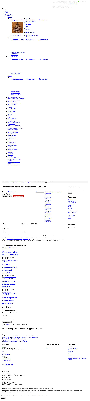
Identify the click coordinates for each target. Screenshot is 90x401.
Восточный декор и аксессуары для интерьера (18, 239)
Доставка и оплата (72, 349)
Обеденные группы (72, 209)
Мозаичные (30, 20)
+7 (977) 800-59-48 (6, 360)
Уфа (3, 340)
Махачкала (11, 341)
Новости (70, 216)
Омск (12, 338)
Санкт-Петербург (10, 337)
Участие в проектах (72, 348)
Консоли (70, 205)
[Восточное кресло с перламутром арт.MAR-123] (55, 192)
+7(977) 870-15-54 (72, 1)
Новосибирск (18, 337)
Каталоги (70, 346)
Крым (15, 341)
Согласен (3, 398)
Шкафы (70, 206)
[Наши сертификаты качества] (33, 331)
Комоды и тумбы (72, 202)
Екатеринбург (25, 337)
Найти (70, 192)
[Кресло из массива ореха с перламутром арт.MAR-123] (48, 219)
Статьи (69, 218)
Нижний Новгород (33, 337)
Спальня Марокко (72, 211)
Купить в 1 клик (18, 196)
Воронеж (12, 340)
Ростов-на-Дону (22, 338)
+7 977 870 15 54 (9, 364)
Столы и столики (72, 199)
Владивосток (5, 341)
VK (47, 348)
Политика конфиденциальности (75, 356)
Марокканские (18, 20)
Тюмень (19, 341)
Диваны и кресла (72, 201)
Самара (16, 338)
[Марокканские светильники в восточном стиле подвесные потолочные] (17, 27)
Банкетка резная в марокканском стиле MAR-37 (9, 300)
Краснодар (24, 341)
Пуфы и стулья (71, 204)
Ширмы (70, 208)
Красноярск (7, 340)
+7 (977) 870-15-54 (6, 359)
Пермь (16, 340)
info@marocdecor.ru (72, 3)
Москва (4, 337)
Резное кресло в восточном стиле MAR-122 (9, 284)
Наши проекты (71, 215)
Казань (4, 338)
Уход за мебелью (72, 212)
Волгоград (21, 340)
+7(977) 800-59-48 (72, 2)
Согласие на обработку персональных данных (77, 359)
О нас (69, 352)
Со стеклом (43, 20)
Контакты (70, 351)
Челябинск (8, 338)
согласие (7, 324)
